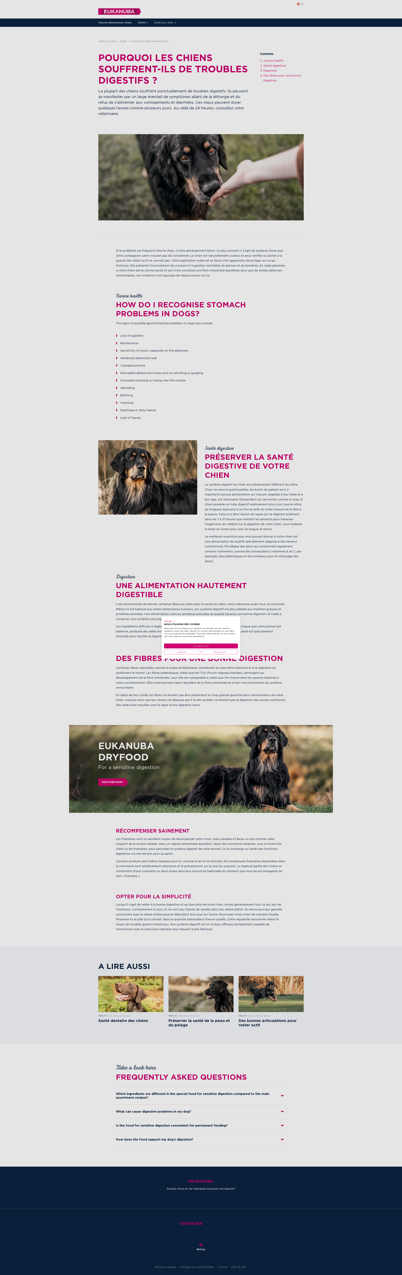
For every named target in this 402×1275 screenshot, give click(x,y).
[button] (170, 621)
